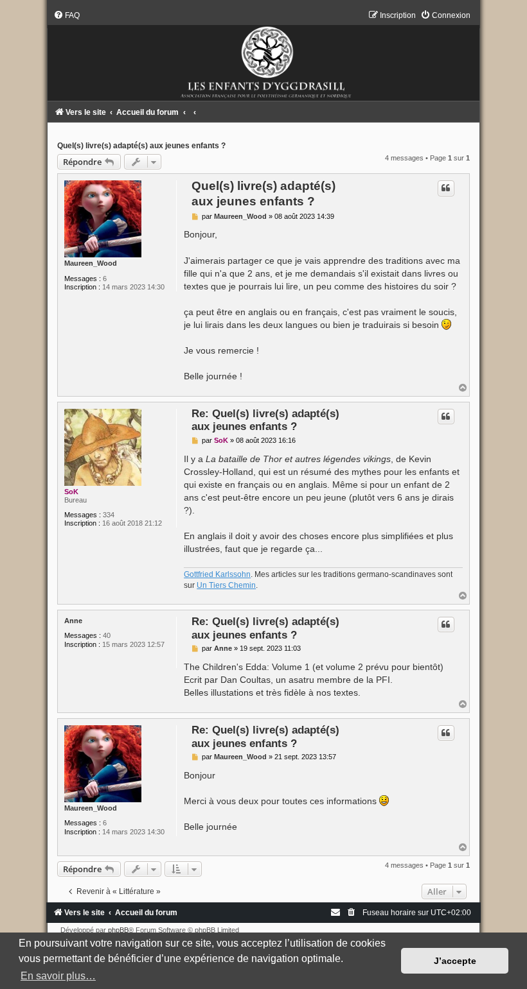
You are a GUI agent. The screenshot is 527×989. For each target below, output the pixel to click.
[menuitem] (66, 15)
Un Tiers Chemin (226, 585)
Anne (73, 620)
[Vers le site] (263, 55)
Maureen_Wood (90, 263)
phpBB (118, 930)
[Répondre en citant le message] (446, 188)
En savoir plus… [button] (58, 975)
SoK (71, 491)
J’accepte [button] (455, 961)
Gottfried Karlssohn (217, 574)
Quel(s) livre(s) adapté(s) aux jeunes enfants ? (141, 145)
